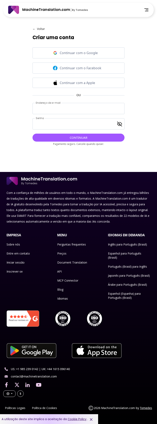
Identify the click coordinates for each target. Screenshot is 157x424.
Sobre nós (13, 244)
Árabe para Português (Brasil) (127, 284)
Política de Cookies (44, 408)
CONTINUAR (78, 137)
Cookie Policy (77, 419)
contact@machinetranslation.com (34, 376)
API (59, 271)
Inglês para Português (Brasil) (127, 244)
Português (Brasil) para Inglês (127, 266)
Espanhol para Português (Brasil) (124, 255)
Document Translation (72, 262)
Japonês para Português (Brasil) (129, 275)
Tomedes (146, 408)
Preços (61, 253)
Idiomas (62, 298)
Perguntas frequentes (71, 244)
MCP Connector (67, 280)
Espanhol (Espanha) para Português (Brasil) (124, 296)
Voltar (39, 29)
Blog (60, 289)
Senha (40, 118)
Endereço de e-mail (48, 103)
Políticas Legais (15, 408)
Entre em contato (18, 253)
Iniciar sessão (16, 262)
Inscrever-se (15, 271)
